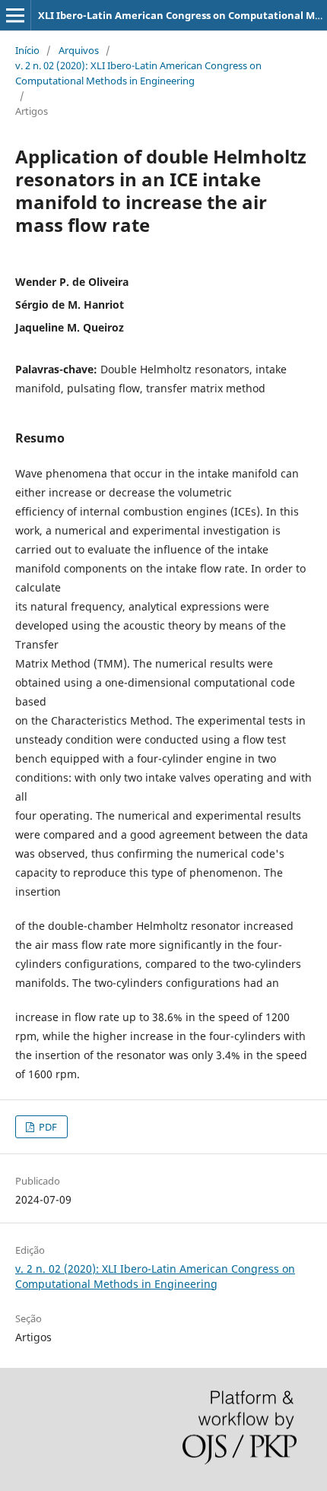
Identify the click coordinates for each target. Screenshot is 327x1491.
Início (27, 50)
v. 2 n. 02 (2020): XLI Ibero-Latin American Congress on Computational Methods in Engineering (138, 73)
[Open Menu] (15, 15)
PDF (47, 1127)
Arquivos (79, 50)
